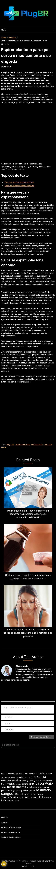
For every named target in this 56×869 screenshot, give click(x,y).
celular (32, 774)
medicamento (37, 444)
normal (46, 787)
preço (32, 791)
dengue (4, 777)
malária (3, 787)
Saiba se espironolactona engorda (19, 186)
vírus (16, 800)
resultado (43, 790)
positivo (24, 791)
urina (4, 800)
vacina (10, 800)
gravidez (37, 781)
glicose (30, 781)
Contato (4, 822)
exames (6, 780)
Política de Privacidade (11, 827)
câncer (49, 773)
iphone (25, 784)
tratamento (45, 797)
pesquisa (6, 790)
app (26, 773)
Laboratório (44, 783)
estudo (30, 777)
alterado (10, 773)
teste (40, 794)
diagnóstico (21, 777)
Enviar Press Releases (10, 837)
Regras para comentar (10, 832)
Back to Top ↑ (28, 866)
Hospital (9, 783)
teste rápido (24, 797)
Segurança (28, 794)
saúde (18, 793)
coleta (40, 773)
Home (3, 37)
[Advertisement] (28, 134)
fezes (24, 781)
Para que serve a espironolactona (19, 182)
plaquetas (16, 791)
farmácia (12, 37)
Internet (18, 784)
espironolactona (23, 444)
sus (34, 794)
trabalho (34, 797)
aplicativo (19, 774)
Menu (3, 30)
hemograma (47, 780)
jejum (32, 783)
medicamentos (34, 787)
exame (40, 776)
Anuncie (4, 817)
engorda (10, 444)
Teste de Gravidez (9, 797)
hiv (2, 783)
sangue (7, 793)
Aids (3, 773)
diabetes (11, 777)
